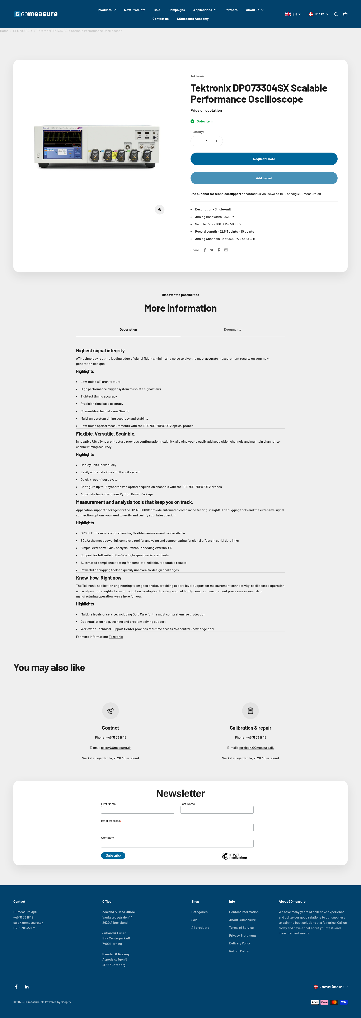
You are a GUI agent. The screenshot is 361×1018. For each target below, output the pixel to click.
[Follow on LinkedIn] (27, 987)
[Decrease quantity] (197, 141)
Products (105, 10)
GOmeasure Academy (193, 18)
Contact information (244, 912)
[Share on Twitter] (211, 250)
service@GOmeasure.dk (256, 747)
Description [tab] (128, 329)
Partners (231, 10)
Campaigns (177, 10)
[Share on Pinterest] (218, 250)
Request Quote (264, 159)
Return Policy (239, 951)
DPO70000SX (22, 31)
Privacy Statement (242, 935)
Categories (199, 912)
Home (4, 31)
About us (252, 10)
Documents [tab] (232, 329)
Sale (157, 10)
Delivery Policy (240, 943)
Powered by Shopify (58, 1002)
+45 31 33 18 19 (116, 737)
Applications (202, 10)
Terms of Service (241, 927)
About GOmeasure (242, 920)
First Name (108, 803)
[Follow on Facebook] (16, 987)
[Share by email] (226, 250)
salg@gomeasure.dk (28, 922)
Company (107, 837)
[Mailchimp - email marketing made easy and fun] (234, 859)
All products (200, 927)
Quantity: (197, 132)
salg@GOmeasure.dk (116, 747)
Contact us (161, 18)
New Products (134, 10)
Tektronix (198, 76)
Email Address (111, 821)
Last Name (187, 803)
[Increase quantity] (217, 141)
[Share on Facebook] (204, 250)
